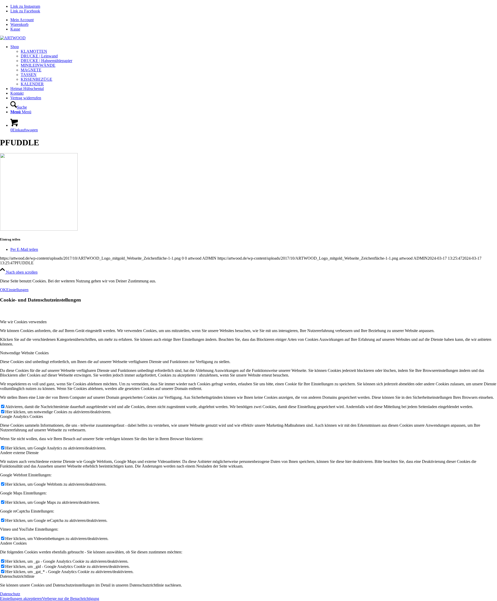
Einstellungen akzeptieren (21, 598)
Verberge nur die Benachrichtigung (70, 598)
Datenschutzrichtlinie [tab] (17, 576)
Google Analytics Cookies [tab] (21, 416)
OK (3, 290)
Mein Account (22, 20)
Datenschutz (10, 594)
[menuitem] (253, 20)
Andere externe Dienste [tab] (19, 452)
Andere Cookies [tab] (13, 543)
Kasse (15, 29)
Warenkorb (19, 24)
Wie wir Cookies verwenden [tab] (23, 322)
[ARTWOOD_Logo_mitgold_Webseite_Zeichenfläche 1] (13, 38)
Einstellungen (17, 290)
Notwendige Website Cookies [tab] (24, 353)
